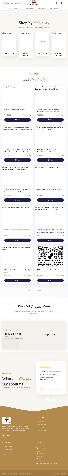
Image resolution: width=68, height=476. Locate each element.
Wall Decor (18, 8)
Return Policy (7, 449)
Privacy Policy (7, 446)
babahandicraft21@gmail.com (48, 463)
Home (9, 8)
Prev (28, 291)
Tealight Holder (54, 8)
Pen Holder (42, 8)
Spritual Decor (30, 8)
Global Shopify (62, 473)
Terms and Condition (9, 455)
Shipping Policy (7, 452)
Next (39, 291)
